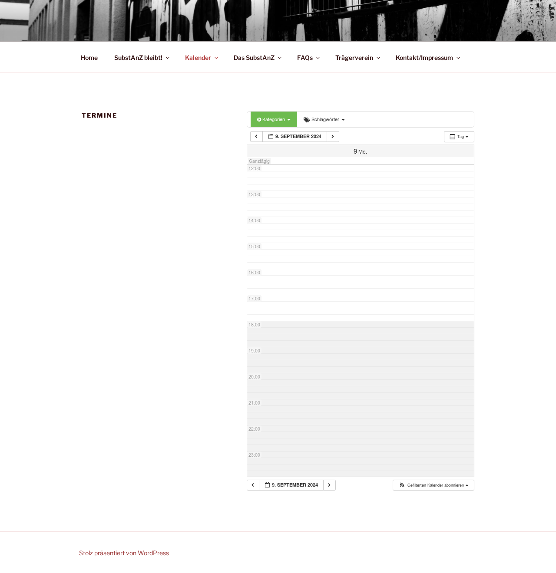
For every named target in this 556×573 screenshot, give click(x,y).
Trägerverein (354, 57)
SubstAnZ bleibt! (138, 57)
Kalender (198, 57)
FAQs (305, 57)
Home (89, 57)
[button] (433, 485)
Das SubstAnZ (254, 57)
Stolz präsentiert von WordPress (124, 553)
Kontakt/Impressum (424, 57)
